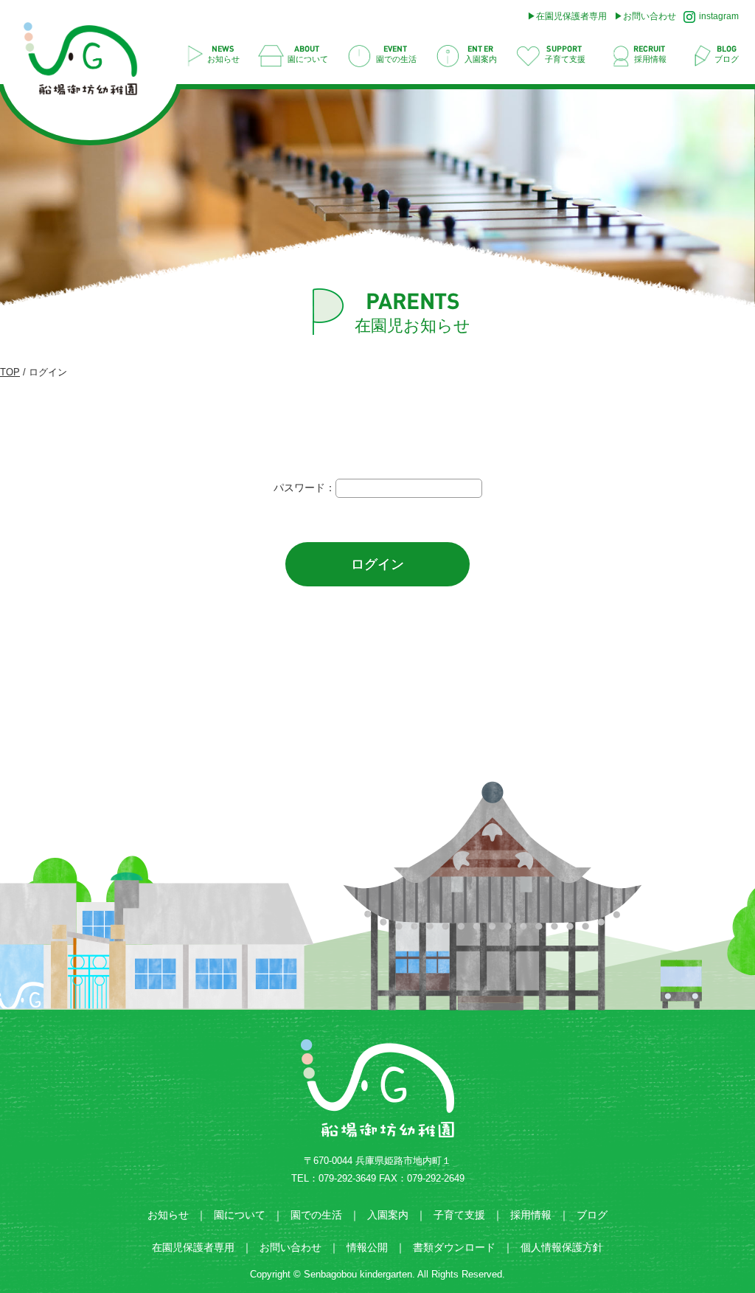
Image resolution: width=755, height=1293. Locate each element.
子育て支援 (459, 1215)
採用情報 (531, 1215)
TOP (10, 372)
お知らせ (168, 1215)
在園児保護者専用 (571, 16)
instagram (719, 16)
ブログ (592, 1215)
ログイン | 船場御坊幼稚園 (88, 63)
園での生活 (316, 1215)
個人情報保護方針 (562, 1247)
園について (239, 1215)
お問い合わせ (649, 16)
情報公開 (367, 1247)
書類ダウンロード (454, 1247)
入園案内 (387, 1215)
